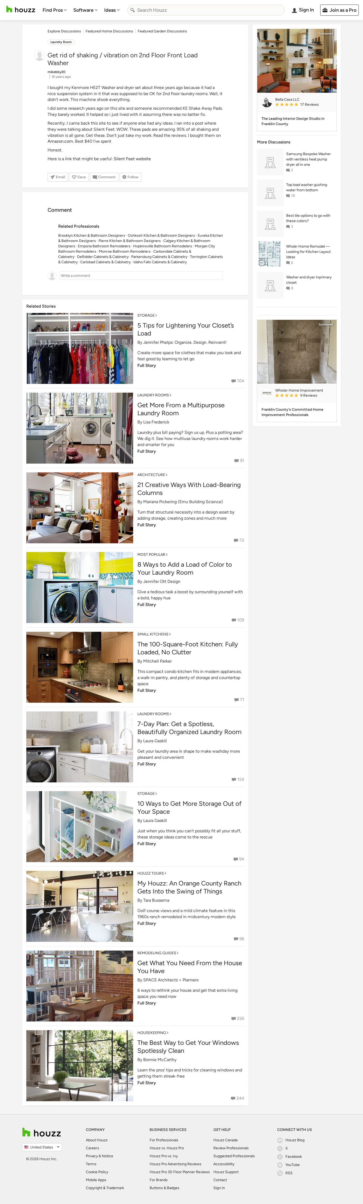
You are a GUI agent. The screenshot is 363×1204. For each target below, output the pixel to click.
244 (240, 1098)
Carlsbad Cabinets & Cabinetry (105, 262)
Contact (220, 1180)
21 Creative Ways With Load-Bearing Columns (189, 489)
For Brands (159, 1180)
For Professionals (164, 1140)
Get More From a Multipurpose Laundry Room (181, 409)
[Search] (132, 10)
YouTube (292, 1165)
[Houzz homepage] (20, 9)
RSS (289, 1173)
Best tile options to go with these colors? (308, 218)
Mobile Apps (96, 1180)
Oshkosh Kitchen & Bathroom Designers (161, 235)
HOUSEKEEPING (151, 1033)
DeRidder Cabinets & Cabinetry (103, 257)
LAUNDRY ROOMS (153, 395)
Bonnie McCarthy (159, 1059)
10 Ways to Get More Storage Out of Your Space (189, 807)
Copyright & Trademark (105, 1188)
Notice (107, 1156)
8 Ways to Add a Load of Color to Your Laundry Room (184, 568)
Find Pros (53, 10)
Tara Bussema (156, 900)
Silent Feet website (132, 158)
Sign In (219, 1188)
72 (241, 540)
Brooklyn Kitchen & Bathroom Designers (91, 235)
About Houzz (97, 1140)
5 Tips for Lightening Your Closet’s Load (185, 329)
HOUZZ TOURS (150, 873)
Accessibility (223, 1164)
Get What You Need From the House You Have (189, 967)
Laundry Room (61, 42)
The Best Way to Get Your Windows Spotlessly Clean (188, 1046)
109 (240, 619)
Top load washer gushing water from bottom (306, 187)
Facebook (293, 1156)
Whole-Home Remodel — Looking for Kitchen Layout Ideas (308, 251)
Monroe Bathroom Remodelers (125, 251)
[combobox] (206, 10)
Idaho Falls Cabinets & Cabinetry (160, 262)
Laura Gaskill (155, 740)
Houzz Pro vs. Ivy (164, 1156)
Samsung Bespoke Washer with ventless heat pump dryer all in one (308, 159)
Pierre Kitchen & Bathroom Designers (130, 241)
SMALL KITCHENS (152, 634)
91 (242, 460)
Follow (133, 177)
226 (240, 1018)
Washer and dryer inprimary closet (309, 280)
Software (83, 10)
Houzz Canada (225, 1140)
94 (241, 859)
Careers (92, 1148)
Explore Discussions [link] (64, 31)
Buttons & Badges (164, 1188)
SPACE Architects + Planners (171, 979)
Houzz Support (226, 1172)
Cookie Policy (97, 1172)
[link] (303, 105)
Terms (91, 1164)
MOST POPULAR (151, 554)
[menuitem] (54, 10)
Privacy (92, 1156)
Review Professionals (231, 1148)
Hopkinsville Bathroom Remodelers (162, 246)
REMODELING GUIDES (156, 953)
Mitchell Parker (157, 661)
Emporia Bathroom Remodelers (104, 246)
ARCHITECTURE (151, 475)
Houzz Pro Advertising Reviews (175, 1164)
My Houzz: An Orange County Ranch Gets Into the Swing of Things (189, 887)
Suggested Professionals (234, 1156)
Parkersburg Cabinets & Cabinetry (159, 257)
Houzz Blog (295, 1140)
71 (242, 699)
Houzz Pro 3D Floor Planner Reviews (180, 1172)
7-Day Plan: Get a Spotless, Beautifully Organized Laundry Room (189, 728)
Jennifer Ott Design (161, 581)
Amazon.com (60, 141)
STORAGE (146, 315)
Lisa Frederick (156, 422)
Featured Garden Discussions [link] (162, 31)
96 (241, 938)
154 (240, 779)
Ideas (110, 10)
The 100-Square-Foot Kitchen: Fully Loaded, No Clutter (187, 648)
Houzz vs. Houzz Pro (167, 1148)
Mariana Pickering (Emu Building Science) (183, 501)
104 (240, 380)
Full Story (146, 365)
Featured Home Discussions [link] (109, 31)
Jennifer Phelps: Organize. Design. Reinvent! (185, 342)
